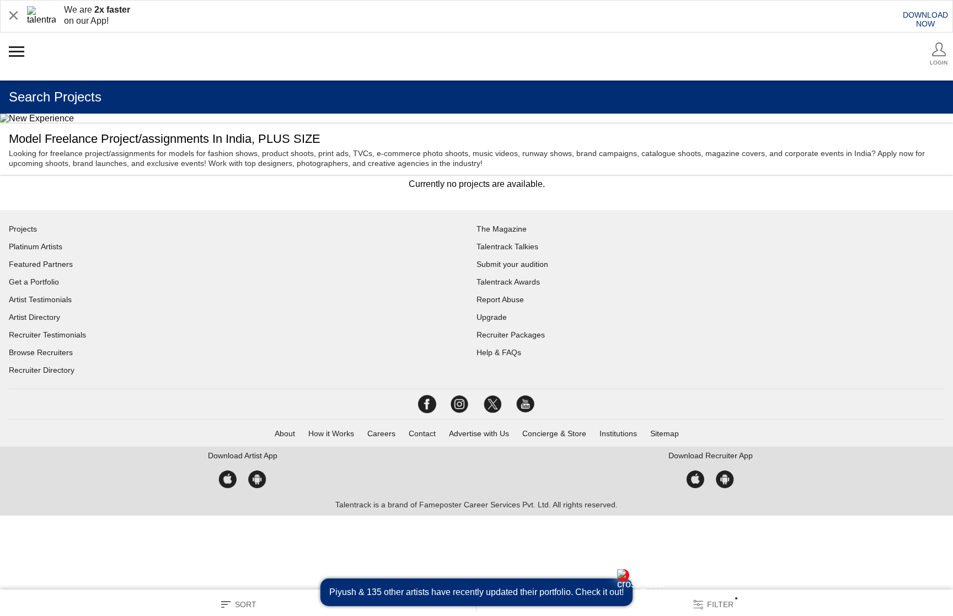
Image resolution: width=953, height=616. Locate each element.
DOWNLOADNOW (925, 19)
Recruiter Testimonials (47, 334)
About (285, 433)
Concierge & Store (554, 433)
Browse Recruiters (41, 352)
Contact (422, 433)
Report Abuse (500, 299)
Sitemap (664, 433)
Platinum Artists (35, 246)
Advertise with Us (479, 433)
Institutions (618, 433)
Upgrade (491, 317)
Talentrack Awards (508, 281)
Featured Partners (41, 264)
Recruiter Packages (510, 334)
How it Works (331, 433)
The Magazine (501, 228)
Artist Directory (34, 317)
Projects (23, 228)
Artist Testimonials (40, 299)
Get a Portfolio (34, 281)
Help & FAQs (498, 352)
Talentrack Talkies (507, 246)
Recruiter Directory (41, 370)
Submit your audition (512, 264)
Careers (381, 433)
